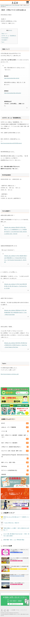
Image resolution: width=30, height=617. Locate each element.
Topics (2, 42)
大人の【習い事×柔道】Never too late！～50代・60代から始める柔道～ (16, 534)
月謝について (4, 33)
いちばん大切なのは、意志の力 (11, 522)
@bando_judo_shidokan (9, 227)
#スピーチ (13, 257)
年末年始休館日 (4, 37)
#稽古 (9, 312)
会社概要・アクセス (15, 610)
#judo (20, 284)
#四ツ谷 (7, 286)
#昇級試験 (8, 257)
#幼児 (16, 343)
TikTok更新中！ (4, 39)
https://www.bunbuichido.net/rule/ (11, 78)
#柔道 (24, 255)
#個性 (6, 312)
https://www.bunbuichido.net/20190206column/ (11, 143)
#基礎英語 (14, 229)
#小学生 (21, 227)
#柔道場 (21, 255)
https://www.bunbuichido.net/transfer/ (12, 93)
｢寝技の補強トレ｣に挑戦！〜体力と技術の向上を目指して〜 (16, 529)
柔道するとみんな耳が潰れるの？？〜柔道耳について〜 (16, 517)
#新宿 (14, 345)
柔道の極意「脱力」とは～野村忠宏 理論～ (14, 539)
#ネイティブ (20, 229)
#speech (18, 257)
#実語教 (7, 345)
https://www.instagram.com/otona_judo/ (10, 374)
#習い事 (22, 257)
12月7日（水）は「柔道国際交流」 (9, 35)
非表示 (10, 30)
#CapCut (8, 231)
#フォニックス (8, 229)
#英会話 (17, 227)
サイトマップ (24, 610)
